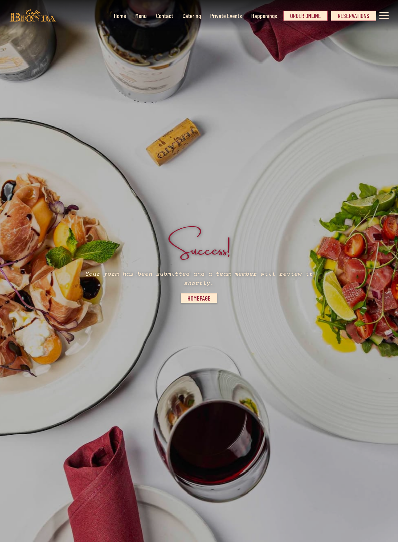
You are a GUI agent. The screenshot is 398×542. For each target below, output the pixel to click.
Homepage (199, 298)
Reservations (353, 15)
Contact (164, 15)
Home (120, 15)
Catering (192, 15)
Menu (141, 15)
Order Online (305, 15)
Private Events (226, 15)
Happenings (264, 15)
